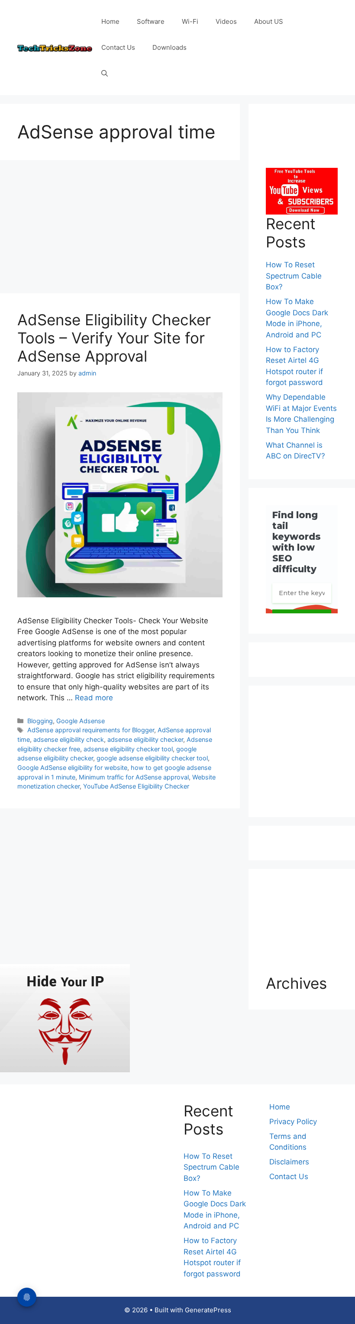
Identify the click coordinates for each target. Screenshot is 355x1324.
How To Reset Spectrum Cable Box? (294, 275)
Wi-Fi (190, 21)
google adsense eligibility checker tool (152, 758)
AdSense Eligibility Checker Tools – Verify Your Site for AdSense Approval (114, 338)
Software (151, 21)
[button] (104, 74)
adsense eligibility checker (145, 739)
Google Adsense (80, 721)
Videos (226, 21)
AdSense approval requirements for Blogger (90, 730)
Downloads (169, 47)
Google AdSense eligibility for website (72, 767)
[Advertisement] (120, 229)
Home (110, 21)
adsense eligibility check (68, 739)
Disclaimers (289, 1161)
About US (268, 21)
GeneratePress (208, 1310)
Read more (94, 697)
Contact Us (118, 47)
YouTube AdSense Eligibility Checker (136, 786)
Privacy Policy (293, 1121)
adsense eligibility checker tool (128, 749)
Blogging (40, 721)
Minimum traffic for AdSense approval (134, 777)
